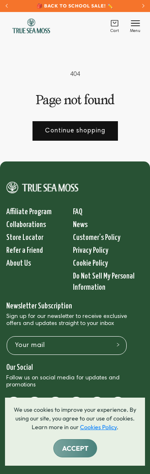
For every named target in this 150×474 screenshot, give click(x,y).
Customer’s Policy (96, 238)
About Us (18, 263)
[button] (114, 26)
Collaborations (26, 225)
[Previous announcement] (6, 5)
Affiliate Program (29, 212)
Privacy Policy (90, 250)
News (80, 225)
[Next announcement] (143, 5)
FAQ (77, 212)
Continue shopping (75, 131)
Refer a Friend (24, 250)
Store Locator (24, 238)
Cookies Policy (98, 427)
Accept (75, 448)
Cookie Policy (90, 263)
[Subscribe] (118, 345)
